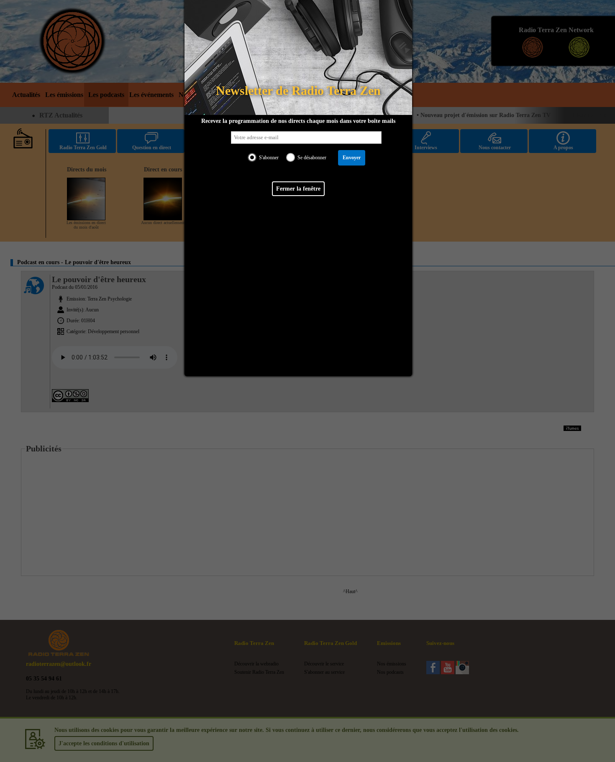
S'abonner (269, 158)
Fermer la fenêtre (298, 189)
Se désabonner (311, 158)
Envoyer (352, 158)
